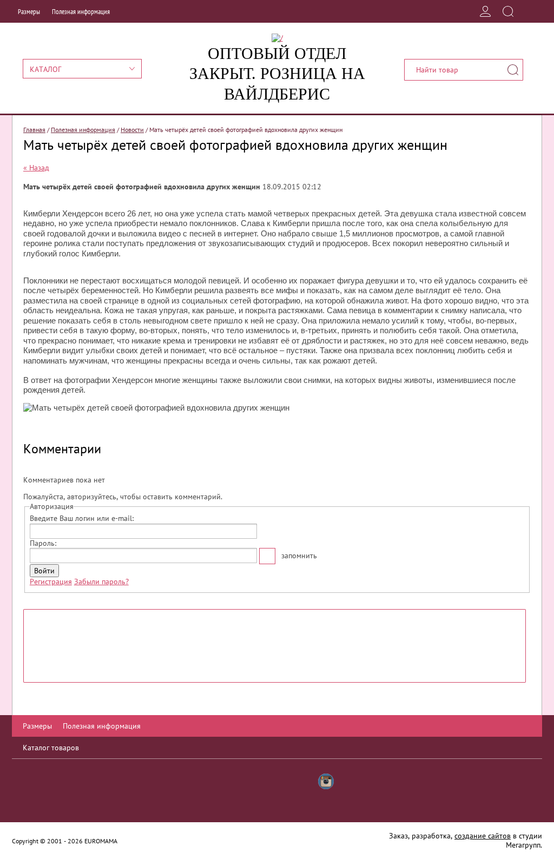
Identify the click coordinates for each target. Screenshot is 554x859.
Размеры (29, 11)
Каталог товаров (51, 747)
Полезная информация (81, 11)
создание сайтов (482, 836)
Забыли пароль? (101, 581)
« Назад (36, 168)
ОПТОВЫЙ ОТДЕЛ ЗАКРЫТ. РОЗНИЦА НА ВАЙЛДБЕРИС (277, 73)
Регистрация (51, 581)
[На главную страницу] (277, 38)
